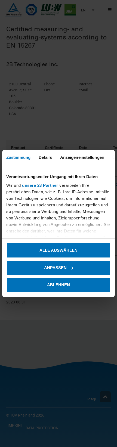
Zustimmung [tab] (18, 157)
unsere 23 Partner (40, 185)
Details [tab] (45, 157)
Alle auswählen (58, 250)
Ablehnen (58, 285)
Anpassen (55, 267)
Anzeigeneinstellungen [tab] (82, 157)
